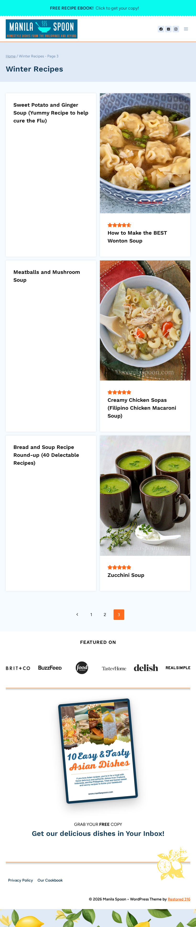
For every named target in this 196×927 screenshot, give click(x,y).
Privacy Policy (20, 880)
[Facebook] (161, 29)
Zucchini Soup (126, 575)
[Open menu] (185, 29)
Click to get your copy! (94, 8)
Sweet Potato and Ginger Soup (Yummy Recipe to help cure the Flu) (50, 113)
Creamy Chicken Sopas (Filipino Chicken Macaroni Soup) (142, 408)
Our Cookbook (50, 880)
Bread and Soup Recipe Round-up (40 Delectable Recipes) (46, 455)
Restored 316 (179, 899)
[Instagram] (176, 29)
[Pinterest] (168, 29)
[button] (110, 224)
